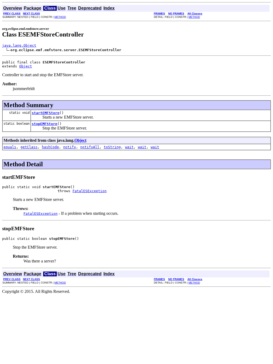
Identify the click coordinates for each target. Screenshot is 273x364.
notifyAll (89, 147)
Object (25, 66)
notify (69, 147)
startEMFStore (45, 113)
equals (9, 147)
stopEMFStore (44, 124)
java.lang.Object (19, 45)
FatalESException (90, 191)
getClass (29, 147)
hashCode (50, 147)
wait (129, 147)
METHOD (60, 16)
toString (112, 147)
